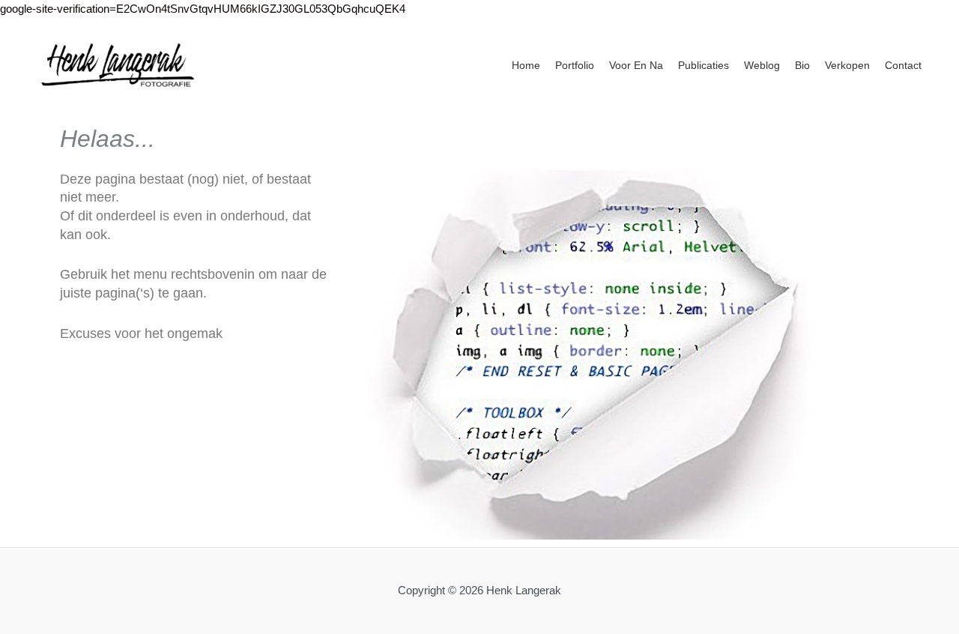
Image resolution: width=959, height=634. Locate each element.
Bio (802, 65)
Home (526, 65)
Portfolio (574, 65)
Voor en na (636, 65)
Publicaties (703, 65)
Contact (903, 65)
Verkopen (847, 65)
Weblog (762, 65)
